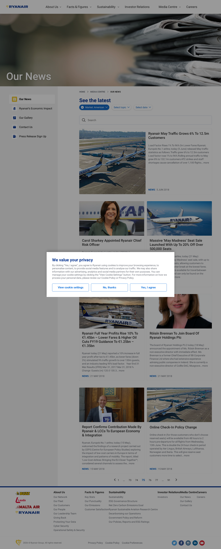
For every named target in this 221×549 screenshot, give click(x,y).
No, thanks (109, 287)
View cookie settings (70, 287)
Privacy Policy (126, 277)
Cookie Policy (108, 277)
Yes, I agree (148, 287)
